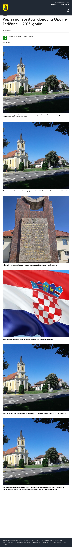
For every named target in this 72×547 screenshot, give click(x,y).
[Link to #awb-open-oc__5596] (68, 10)
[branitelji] (36, 197)
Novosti (5, 16)
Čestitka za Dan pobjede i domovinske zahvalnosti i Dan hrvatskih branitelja (28, 339)
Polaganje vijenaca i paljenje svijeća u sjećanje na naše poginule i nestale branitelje (30, 265)
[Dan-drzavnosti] (36, 271)
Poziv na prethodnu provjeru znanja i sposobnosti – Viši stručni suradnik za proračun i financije (34, 413)
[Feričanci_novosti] (36, 46)
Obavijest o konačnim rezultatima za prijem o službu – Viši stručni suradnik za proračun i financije (35, 191)
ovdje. (31, 36)
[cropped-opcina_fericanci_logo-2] (5, 5)
